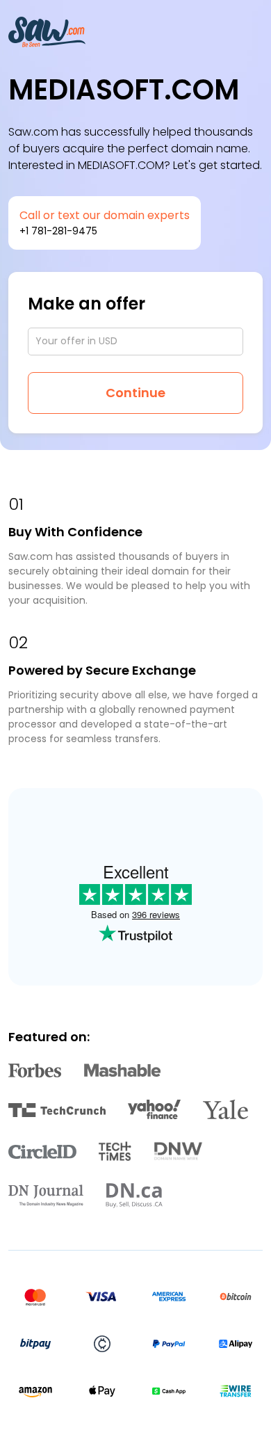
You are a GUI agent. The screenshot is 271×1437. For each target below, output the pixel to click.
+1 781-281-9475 (58, 231)
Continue (135, 392)
